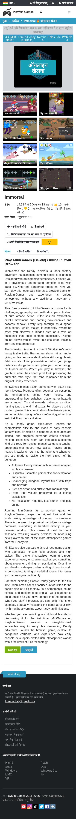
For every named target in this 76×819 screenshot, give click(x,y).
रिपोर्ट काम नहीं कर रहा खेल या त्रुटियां (30, 234)
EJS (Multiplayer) (10, 38)
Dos (43, 766)
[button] (41, 12)
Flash (44, 762)
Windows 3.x (49, 770)
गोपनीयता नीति (12, 724)
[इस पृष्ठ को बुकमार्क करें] (53, 3)
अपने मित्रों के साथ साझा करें (24, 242)
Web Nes (67, 38)
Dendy (12, 650)
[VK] (52, 806)
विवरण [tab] (8, 251)
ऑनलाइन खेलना (38, 68)
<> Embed (37, 226)
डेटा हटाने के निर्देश (14, 729)
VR (7, 778)
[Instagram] (29, 806)
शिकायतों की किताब (15, 744)
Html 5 (9, 762)
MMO (8, 774)
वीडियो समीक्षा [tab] (24, 251)
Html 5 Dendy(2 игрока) (27, 38)
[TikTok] (35, 806)
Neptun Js (42, 38)
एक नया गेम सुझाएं (14, 734)
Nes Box (55, 37)
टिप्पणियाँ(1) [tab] (43, 251)
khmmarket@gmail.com (20, 701)
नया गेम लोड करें (13, 739)
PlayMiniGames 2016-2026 (22, 795)
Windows (11, 770)
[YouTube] (23, 806)
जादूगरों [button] (29, 650)
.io (42, 774)
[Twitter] (41, 806)
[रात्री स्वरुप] (49, 242)
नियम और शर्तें (12, 718)
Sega (8, 766)
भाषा (11, 3)
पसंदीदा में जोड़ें (18, 226)
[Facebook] (47, 806)
